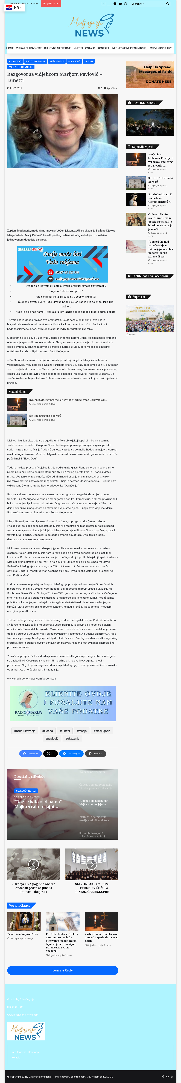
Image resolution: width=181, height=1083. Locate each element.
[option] (62, 804)
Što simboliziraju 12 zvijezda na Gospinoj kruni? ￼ (65, 296)
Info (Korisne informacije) (26, 1052)
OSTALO (90, 48)
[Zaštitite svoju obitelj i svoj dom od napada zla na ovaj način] (101, 921)
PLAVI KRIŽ (74, 61)
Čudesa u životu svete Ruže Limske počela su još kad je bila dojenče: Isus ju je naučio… (160, 222)
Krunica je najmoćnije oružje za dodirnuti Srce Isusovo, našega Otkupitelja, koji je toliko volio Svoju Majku (43, 804)
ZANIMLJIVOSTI (24, 790)
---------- (118, 1076)
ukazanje (73, 738)
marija (83, 731)
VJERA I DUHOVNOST (29, 48)
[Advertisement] (62, 198)
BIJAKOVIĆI (15, 61)
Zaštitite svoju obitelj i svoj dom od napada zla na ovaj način (101, 937)
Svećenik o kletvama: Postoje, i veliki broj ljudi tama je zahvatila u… (66, 285)
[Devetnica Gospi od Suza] (24, 921)
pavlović (52, 738)
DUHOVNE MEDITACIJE (57, 48)
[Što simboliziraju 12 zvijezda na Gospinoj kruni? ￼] (136, 199)
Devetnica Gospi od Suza (22, 934)
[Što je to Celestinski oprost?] (17, 420)
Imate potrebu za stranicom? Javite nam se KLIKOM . (84, 1076)
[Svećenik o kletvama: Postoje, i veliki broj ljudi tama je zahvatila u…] (17, 404)
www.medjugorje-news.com (22, 1014)
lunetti (66, 731)
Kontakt (16, 1057)
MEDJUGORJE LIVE (161, 48)
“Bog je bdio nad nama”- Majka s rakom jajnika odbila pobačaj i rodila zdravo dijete (65, 311)
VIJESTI (78, 48)
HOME (10, 48)
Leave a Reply (63, 970)
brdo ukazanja (25, 731)
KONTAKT (103, 48)
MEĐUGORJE (57, 61)
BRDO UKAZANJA (35, 61)
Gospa (48, 731)
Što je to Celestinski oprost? (66, 291)
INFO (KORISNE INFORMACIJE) (129, 48)
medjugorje (102, 731)
